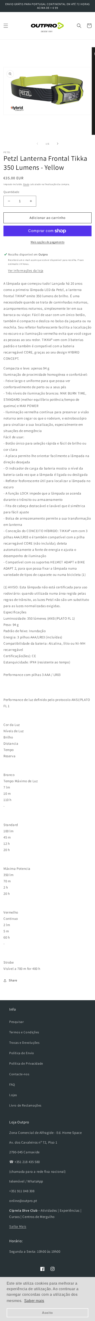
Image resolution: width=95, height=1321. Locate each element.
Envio (26, 184)
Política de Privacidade (26, 1063)
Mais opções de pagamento (48, 242)
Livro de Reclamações (25, 1105)
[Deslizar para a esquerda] (37, 144)
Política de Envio (21, 1053)
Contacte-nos (19, 1074)
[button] (6, 26)
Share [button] (13, 980)
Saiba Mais (17, 1226)
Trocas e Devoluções (24, 1042)
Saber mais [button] (34, 1301)
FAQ (12, 1084)
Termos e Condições (24, 1032)
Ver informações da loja (25, 270)
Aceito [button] (47, 1313)
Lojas (13, 1095)
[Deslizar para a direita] (58, 144)
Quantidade (11, 192)
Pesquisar (16, 1022)
